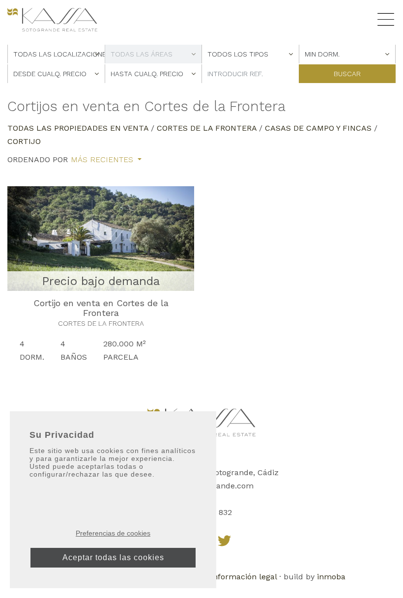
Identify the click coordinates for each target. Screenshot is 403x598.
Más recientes (103, 159)
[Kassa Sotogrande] (52, 19)
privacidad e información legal (219, 576)
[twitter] (224, 540)
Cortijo (24, 141)
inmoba (331, 576)
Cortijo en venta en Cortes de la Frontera (101, 308)
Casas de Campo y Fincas (318, 128)
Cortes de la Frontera (207, 128)
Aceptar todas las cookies (113, 557)
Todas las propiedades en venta (77, 128)
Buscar (347, 74)
